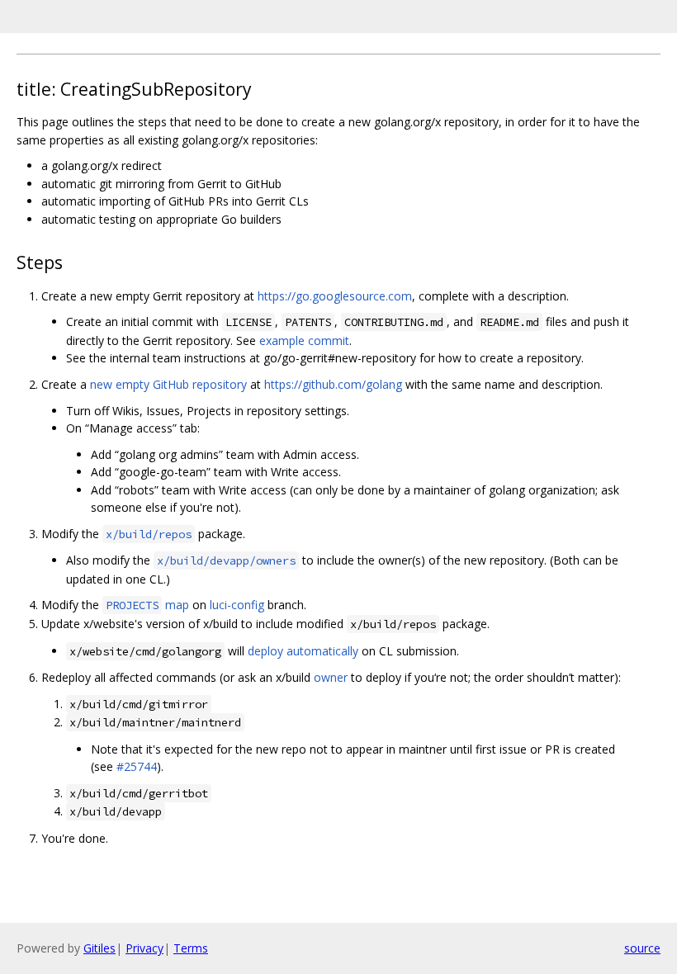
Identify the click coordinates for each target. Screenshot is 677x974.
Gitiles (99, 948)
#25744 (136, 766)
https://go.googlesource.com (335, 296)
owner (331, 677)
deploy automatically (303, 651)
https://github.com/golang (333, 384)
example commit (304, 340)
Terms (190, 948)
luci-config (237, 604)
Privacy (144, 948)
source (642, 948)
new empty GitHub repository (168, 384)
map (147, 604)
